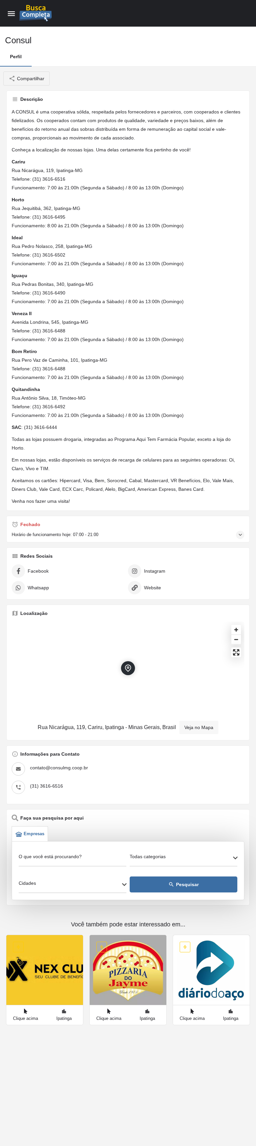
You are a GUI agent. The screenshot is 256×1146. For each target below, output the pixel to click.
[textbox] (183, 858)
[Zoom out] (236, 639)
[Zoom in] (236, 630)
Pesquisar (183, 884)
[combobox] (183, 858)
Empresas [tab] (34, 833)
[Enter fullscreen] (236, 652)
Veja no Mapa (198, 727)
